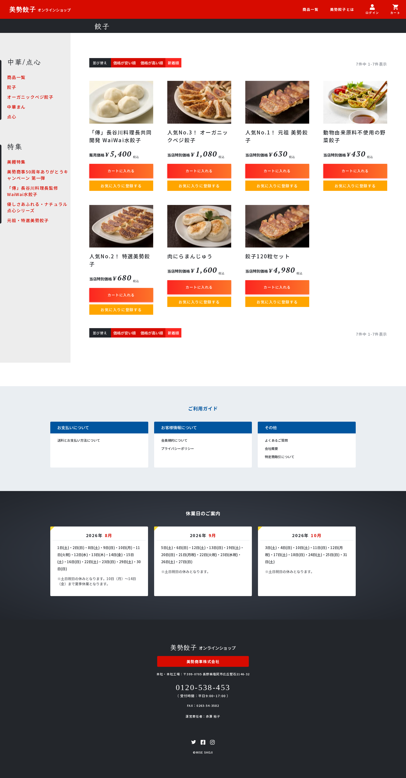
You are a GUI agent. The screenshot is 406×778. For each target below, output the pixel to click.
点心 (11, 117)
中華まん (16, 107)
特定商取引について (279, 456)
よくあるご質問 (276, 440)
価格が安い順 (124, 63)
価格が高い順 (152, 63)
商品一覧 (311, 9)
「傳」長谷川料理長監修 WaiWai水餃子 (32, 191)
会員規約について (174, 440)
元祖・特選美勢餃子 (28, 220)
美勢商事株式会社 (203, 661)
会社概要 (271, 448)
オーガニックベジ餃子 (30, 97)
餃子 (11, 87)
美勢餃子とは (342, 9)
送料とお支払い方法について (78, 440)
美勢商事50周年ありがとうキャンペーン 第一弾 (37, 175)
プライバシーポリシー (177, 448)
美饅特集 (16, 162)
